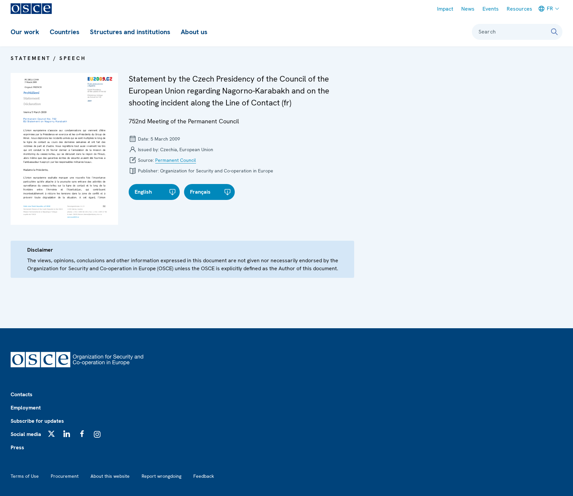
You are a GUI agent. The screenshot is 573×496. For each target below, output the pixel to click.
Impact (445, 8)
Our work (25, 32)
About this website (110, 476)
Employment (26, 407)
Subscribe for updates (37, 420)
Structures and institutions (130, 32)
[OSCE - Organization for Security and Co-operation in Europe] (31, 8)
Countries (64, 32)
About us (194, 32)
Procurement (65, 476)
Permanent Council (175, 160)
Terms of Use (25, 476)
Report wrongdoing (161, 476)
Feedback (203, 476)
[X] (51, 434)
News (468, 8)
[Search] (554, 32)
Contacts (21, 394)
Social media (26, 434)
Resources (519, 8)
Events (490, 8)
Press (17, 447)
